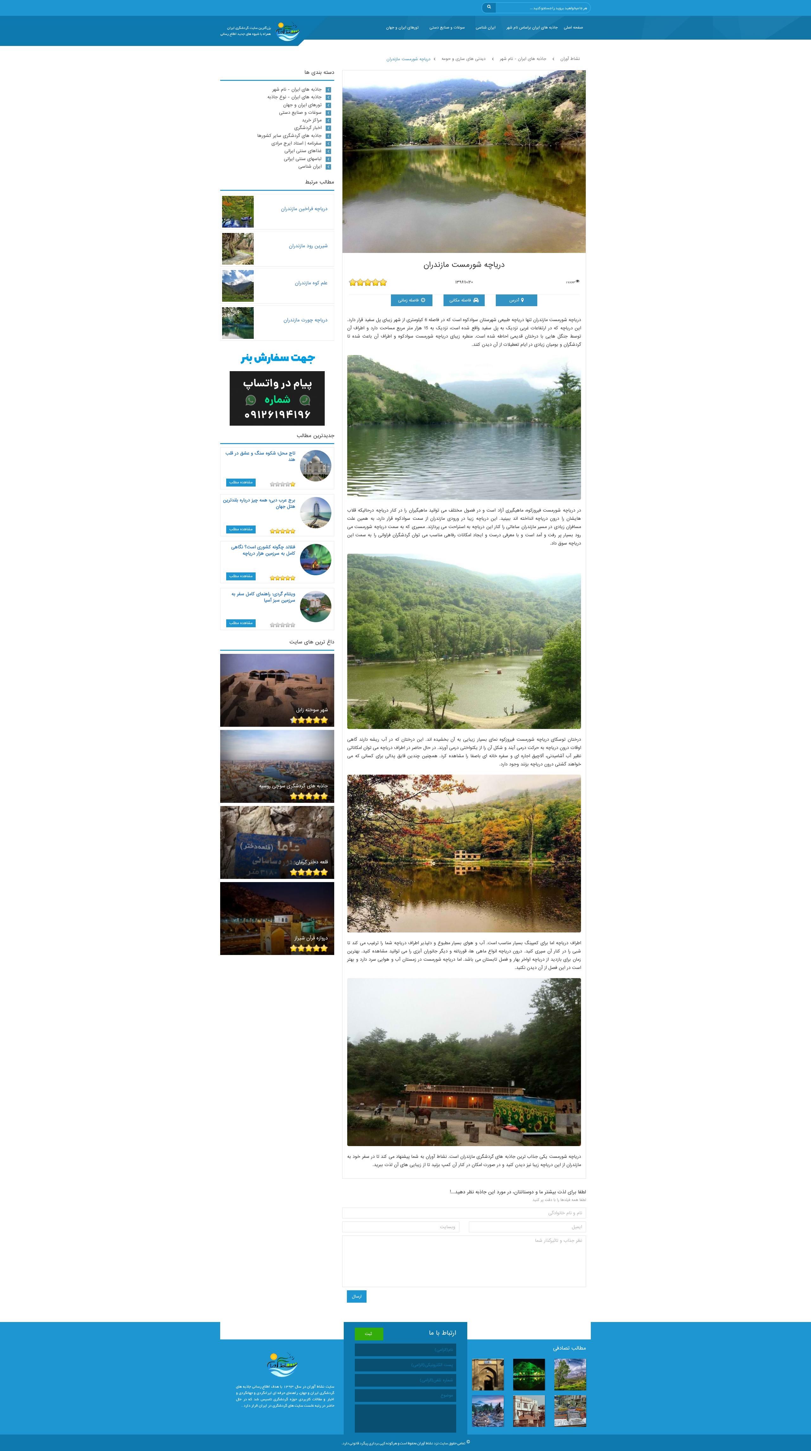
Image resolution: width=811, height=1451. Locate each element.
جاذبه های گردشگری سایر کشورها (289, 135)
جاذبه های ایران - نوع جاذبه (294, 97)
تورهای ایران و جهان (402, 27)
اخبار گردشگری (308, 127)
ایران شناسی (485, 27)
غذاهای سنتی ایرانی (303, 150)
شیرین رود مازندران (308, 245)
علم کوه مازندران (311, 283)
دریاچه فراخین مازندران (304, 208)
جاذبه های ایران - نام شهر (297, 89)
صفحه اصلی (573, 27)
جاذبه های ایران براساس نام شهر (532, 27)
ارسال (356, 1296)
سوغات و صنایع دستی (447, 27)
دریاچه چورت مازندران (306, 320)
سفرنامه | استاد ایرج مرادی (296, 143)
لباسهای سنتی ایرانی (303, 158)
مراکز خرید (312, 120)
